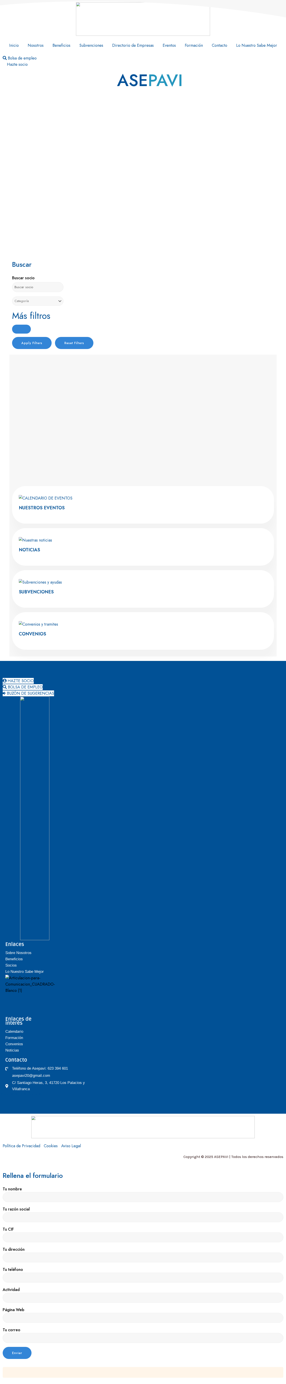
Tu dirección (14, 1249)
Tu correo (11, 1330)
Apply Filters (31, 343)
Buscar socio (23, 278)
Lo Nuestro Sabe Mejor (256, 45)
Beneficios (61, 45)
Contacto (219, 45)
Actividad (11, 1290)
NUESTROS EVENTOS (42, 508)
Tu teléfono (13, 1269)
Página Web (13, 1310)
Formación (194, 45)
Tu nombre (12, 1189)
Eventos (169, 45)
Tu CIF (8, 1229)
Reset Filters (74, 343)
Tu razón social (16, 1209)
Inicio (14, 45)
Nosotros (36, 45)
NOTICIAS (29, 550)
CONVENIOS (32, 634)
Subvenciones (91, 45)
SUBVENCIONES (36, 592)
